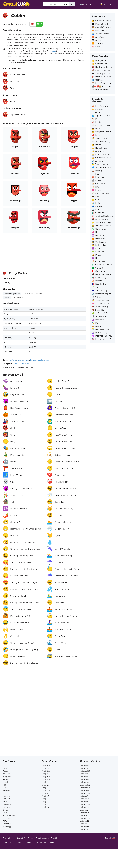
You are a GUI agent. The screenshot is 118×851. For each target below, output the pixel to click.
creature (12, 360)
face (19, 360)
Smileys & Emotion (21, 364)
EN (64, 4)
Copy (39, 24)
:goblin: (7, 297)
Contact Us (20, 838)
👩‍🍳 (107, 4)
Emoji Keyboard (42, 838)
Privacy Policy (8, 838)
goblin (40, 360)
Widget (31, 838)
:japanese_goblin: (12, 294)
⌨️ (88, 4)
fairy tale (25, 360)
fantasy (33, 360)
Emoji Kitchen (56, 838)
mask (53, 51)
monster (48, 360)
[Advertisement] (44, 251)
